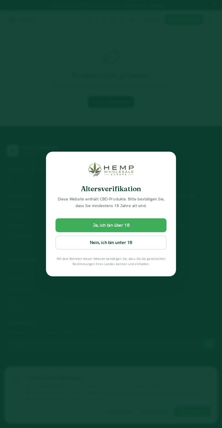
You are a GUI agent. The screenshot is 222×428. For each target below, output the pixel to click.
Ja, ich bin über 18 (111, 225)
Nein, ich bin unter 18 (111, 242)
